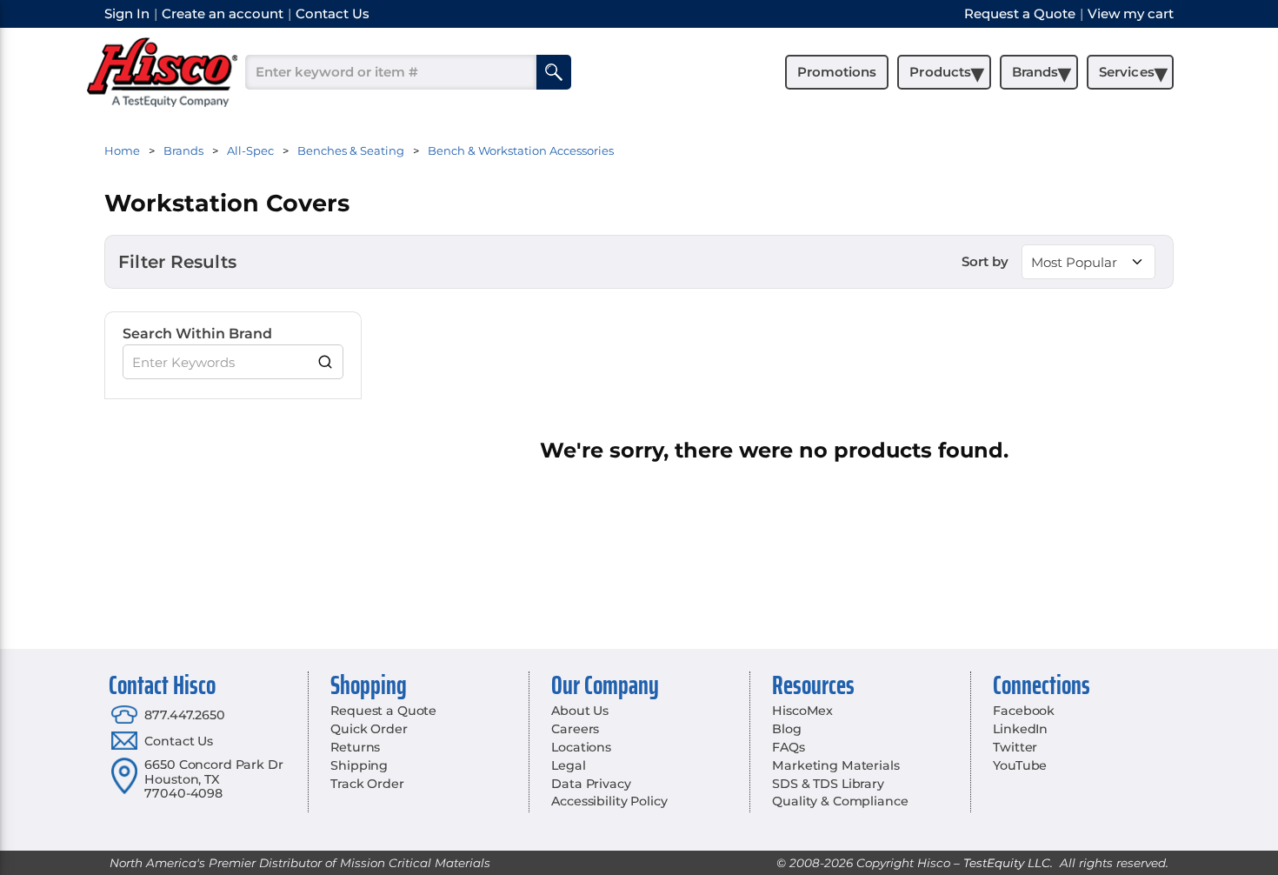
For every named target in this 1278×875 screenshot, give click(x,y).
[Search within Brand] (326, 361)
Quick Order (368, 729)
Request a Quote (383, 711)
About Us (580, 711)
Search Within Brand (197, 333)
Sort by (985, 261)
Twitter (1015, 747)
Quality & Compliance (840, 801)
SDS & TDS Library (828, 784)
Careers (575, 729)
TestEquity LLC (1006, 863)
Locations (581, 747)
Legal (568, 765)
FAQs (788, 747)
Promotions (836, 71)
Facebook (1024, 711)
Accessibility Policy (609, 801)
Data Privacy (590, 784)
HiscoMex (802, 711)
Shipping (359, 765)
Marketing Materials (835, 765)
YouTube (1020, 765)
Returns (355, 747)
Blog (786, 729)
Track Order (366, 784)
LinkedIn (1020, 729)
